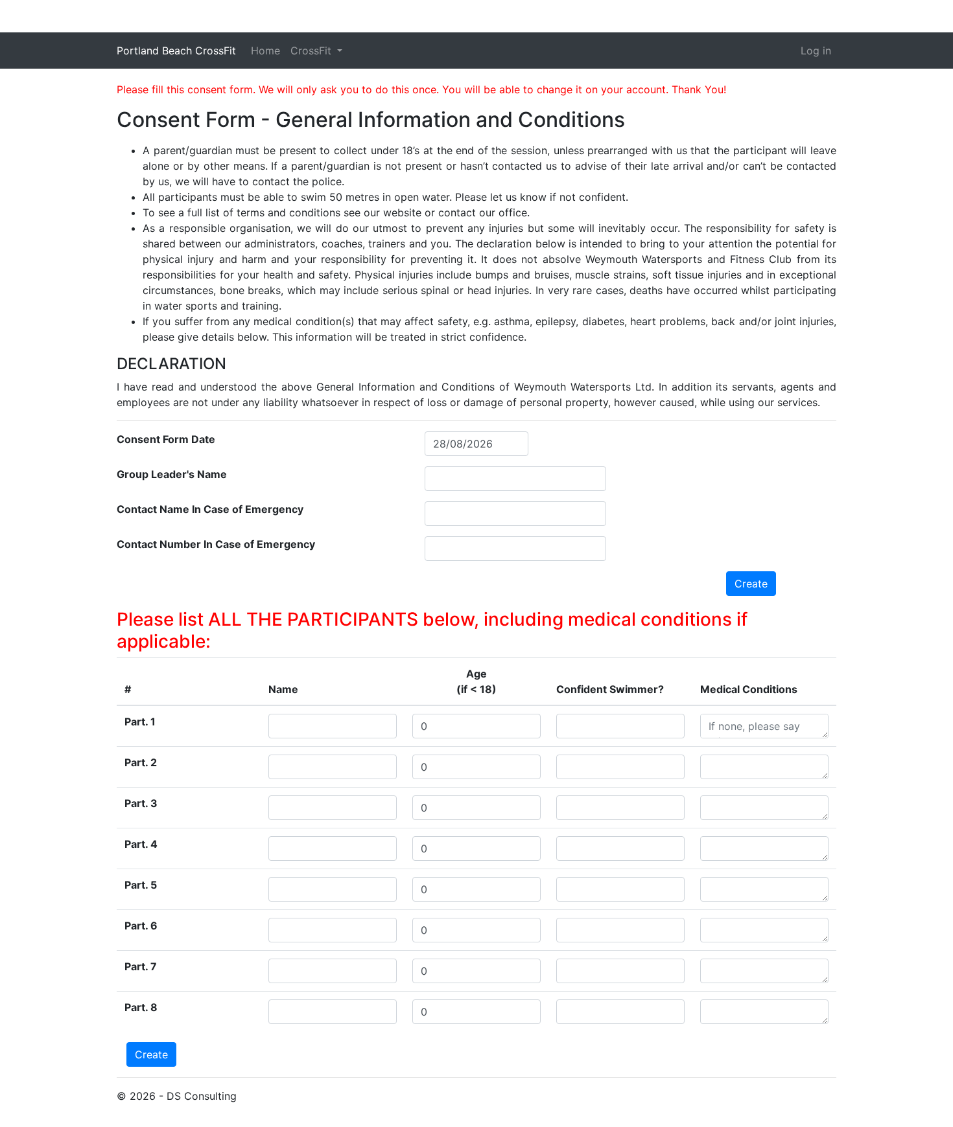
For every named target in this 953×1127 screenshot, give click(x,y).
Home (265, 50)
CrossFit (312, 50)
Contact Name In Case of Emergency (210, 509)
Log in (816, 50)
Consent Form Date (166, 439)
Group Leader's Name (172, 474)
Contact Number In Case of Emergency (216, 544)
